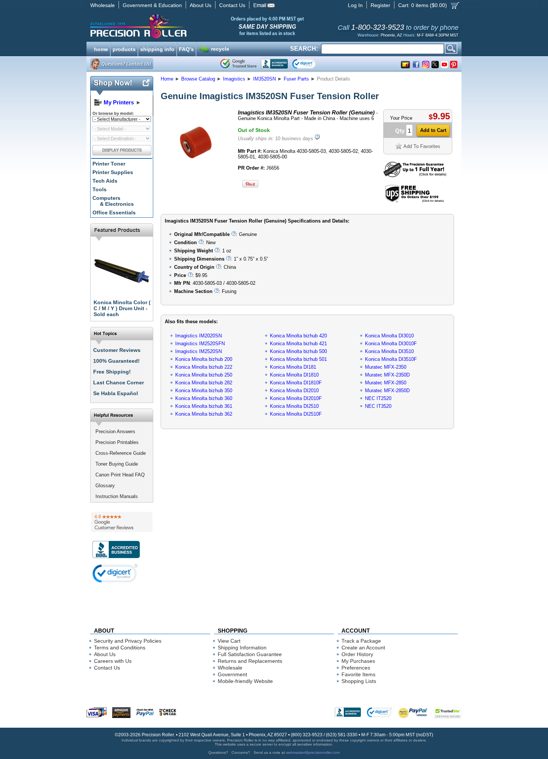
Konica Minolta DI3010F (391, 343)
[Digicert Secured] (115, 573)
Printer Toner (108, 164)
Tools (99, 189)
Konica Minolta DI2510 (294, 406)
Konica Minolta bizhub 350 (203, 390)
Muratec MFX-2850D (387, 390)
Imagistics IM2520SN (198, 351)
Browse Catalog (198, 79)
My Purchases (358, 661)
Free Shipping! (112, 372)
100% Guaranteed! (116, 361)
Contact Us (232, 5)
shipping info (157, 48)
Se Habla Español (115, 393)
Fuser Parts (296, 79)
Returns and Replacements (250, 661)
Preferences (355, 668)
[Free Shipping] (414, 201)
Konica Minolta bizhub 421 (298, 343)
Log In (355, 5)
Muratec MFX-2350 (385, 367)
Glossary (105, 485)
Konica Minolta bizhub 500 (298, 351)
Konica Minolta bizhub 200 (203, 359)
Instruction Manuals (116, 496)
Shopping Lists (358, 681)
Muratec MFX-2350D (387, 375)
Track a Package (361, 641)
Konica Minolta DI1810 (294, 375)
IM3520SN (264, 79)
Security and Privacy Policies (127, 641)
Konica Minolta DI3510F (391, 359)
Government (232, 674)
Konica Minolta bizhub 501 (298, 359)
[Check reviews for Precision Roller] (121, 522)
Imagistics (234, 79)
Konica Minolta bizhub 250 (203, 375)
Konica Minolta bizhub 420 (298, 335)
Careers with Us (113, 661)
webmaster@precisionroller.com (313, 752)
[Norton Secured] (310, 64)
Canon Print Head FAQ (120, 475)
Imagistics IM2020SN (198, 335)
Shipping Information (242, 648)
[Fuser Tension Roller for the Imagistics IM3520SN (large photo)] (197, 176)
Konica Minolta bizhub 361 (203, 406)
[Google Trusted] (238, 64)
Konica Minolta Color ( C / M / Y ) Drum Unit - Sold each (122, 308)
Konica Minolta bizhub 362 (203, 414)
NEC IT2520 (378, 398)
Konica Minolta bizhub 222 (203, 367)
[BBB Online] (274, 64)
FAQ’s (186, 48)
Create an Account (363, 648)
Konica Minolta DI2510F (296, 414)
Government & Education (152, 5)
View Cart (229, 641)
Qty (399, 130)
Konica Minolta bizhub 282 (203, 382)
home (101, 48)
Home (167, 79)
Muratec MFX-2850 (385, 382)
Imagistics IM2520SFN (200, 343)
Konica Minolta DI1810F (296, 382)
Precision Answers (115, 431)
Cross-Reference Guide (120, 453)
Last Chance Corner (118, 382)
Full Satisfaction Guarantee (250, 654)
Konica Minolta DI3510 (389, 351)
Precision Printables (117, 442)
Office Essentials (114, 212)
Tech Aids (104, 181)
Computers (113, 201)
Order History (357, 654)
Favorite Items (358, 674)
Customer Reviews (117, 350)
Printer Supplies (112, 172)
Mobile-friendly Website (245, 681)
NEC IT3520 (378, 406)
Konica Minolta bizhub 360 (203, 398)
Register (380, 5)
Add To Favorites (421, 146)
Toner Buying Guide (116, 464)
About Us (200, 5)
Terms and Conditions (119, 648)
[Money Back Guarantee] (414, 175)
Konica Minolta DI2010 (294, 390)
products (124, 48)
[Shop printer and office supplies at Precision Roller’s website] (177, 26)
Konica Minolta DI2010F (296, 398)
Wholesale (102, 5)
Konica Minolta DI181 (293, 367)
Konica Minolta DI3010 (389, 335)
